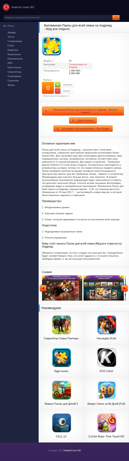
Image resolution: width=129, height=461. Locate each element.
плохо (63, 90)
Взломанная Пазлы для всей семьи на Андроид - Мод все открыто (86, 111)
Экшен (11, 85)
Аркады (12, 32)
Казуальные (14, 54)
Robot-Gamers (85, 120)
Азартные (13, 50)
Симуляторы (15, 71)
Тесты (11, 36)
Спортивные (14, 76)
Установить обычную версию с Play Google (85, 128)
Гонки (11, 45)
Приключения (15, 58)
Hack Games (14, 67)
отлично (64, 84)
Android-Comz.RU (72, 450)
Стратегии (13, 80)
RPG (10, 63)
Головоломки (15, 41)
